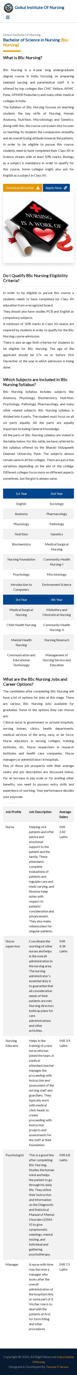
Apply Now (54, 188)
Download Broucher (20, 188)
